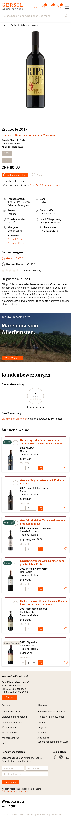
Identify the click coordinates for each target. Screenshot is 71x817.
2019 (7, 153)
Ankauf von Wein (10, 732)
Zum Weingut (12, 358)
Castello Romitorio (29, 531)
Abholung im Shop (16, 174)
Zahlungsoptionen (11, 711)
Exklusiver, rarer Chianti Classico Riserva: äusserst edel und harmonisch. (44, 602)
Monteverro (26, 571)
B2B (4, 742)
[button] (66, 16)
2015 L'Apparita (28, 642)
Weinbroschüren (10, 737)
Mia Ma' (24, 451)
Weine (14, 25)
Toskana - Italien (29, 454)
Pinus (23, 491)
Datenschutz (57, 814)
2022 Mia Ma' (27, 447)
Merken (40, 174)
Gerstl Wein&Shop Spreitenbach (45, 185)
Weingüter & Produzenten (51, 716)
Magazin (41, 727)
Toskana (34, 25)
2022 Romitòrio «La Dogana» (35, 527)
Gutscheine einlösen (12, 721)
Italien (24, 25)
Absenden (10, 782)
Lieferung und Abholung (14, 716)
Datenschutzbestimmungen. (15, 791)
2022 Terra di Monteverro (34, 568)
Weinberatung (9, 727)
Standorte (42, 732)
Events (41, 721)
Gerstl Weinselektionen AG (51, 711)
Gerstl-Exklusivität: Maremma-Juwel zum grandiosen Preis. (43, 522)
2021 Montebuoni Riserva (33, 608)
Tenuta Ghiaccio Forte (13, 140)
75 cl (6, 160)
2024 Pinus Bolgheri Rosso (34, 487)
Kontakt (9, 697)
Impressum (42, 814)
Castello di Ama (28, 611)
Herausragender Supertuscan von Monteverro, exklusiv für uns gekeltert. (42, 442)
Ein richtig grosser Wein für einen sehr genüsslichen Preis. (42, 562)
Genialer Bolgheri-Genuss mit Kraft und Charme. (42, 482)
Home (4, 25)
